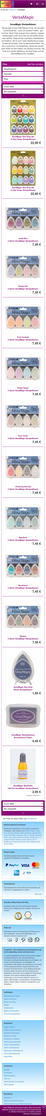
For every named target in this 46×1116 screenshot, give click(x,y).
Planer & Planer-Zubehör (12, 1030)
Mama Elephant (25, 833)
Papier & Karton (9, 1027)
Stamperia (22, 842)
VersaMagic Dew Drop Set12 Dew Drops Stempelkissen (23, 137)
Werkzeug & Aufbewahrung (13, 1050)
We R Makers (31, 842)
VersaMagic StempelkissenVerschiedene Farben (23, 736)
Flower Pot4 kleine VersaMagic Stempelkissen (23, 287)
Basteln (6, 1005)
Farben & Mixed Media (12, 1044)
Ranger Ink (34, 837)
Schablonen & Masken (12, 1039)
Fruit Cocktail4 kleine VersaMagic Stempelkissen (23, 338)
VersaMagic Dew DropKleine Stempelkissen (23, 688)
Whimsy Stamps (17, 835)
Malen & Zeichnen (10, 999)
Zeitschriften (8, 1056)
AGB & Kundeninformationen (14, 1101)
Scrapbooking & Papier (12, 996)
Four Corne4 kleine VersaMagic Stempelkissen (23, 437)
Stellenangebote (9, 1075)
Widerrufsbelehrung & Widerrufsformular (18, 1103)
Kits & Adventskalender (12, 1053)
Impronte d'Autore (13, 833)
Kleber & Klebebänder (11, 1047)
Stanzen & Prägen (10, 1036)
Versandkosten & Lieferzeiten (14, 1081)
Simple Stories (27, 839)
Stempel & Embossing (11, 1033)
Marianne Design (23, 837)
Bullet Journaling (10, 1002)
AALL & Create (29, 835)
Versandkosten (32, 819)
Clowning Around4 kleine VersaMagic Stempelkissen (23, 487)
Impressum (8, 1098)
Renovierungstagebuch (12, 1014)
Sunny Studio (8, 844)
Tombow (15, 842)
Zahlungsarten (9, 1084)
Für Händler (8, 1073)
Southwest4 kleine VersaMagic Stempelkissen (23, 586)
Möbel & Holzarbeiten (11, 1011)
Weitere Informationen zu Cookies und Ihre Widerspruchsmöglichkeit (26, 1112)
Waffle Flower (30, 831)
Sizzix (35, 839)
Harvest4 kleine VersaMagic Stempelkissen (23, 637)
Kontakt (6, 1070)
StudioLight (8, 842)
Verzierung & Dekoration (12, 1042)
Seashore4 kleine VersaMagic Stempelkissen (23, 538)
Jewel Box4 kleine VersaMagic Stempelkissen (23, 239)
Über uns (7, 1078)
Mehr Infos (38, 894)
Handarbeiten (9, 1008)
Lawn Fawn (12, 837)
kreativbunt (12, 10)
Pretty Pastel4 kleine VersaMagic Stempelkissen (23, 389)
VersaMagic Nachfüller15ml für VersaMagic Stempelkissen (23, 786)
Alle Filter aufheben (35, 64)
